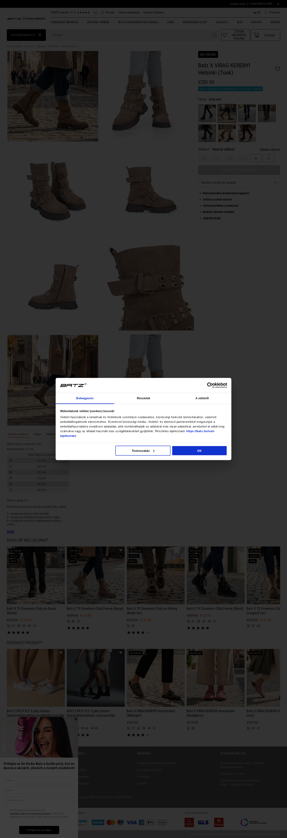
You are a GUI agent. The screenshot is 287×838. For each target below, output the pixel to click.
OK (199, 450)
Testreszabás (141, 450)
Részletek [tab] (143, 398)
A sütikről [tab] (202, 398)
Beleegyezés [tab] (85, 398)
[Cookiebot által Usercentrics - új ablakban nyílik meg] (210, 385)
